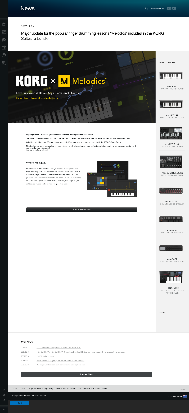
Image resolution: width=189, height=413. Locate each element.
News (4, 389)
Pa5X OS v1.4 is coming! (46, 356)
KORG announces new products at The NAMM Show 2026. (59, 348)
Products (4, 32)
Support (4, 55)
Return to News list (157, 9)
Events (4, 47)
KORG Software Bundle (82, 210)
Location (4, 395)
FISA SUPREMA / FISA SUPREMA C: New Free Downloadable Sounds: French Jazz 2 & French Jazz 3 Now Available (81, 352)
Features (4, 40)
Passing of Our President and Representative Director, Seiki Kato (61, 365)
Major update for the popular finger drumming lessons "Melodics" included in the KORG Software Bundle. (68, 388)
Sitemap (182, 389)
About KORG (4, 409)
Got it (19, 403)
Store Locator (4, 63)
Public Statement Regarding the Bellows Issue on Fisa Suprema (60, 361)
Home (4, 24)
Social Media (4, 400)
